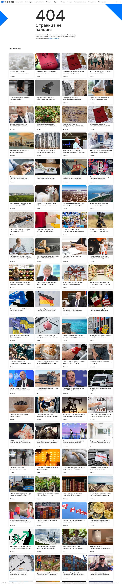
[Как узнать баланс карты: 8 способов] (74, 250)
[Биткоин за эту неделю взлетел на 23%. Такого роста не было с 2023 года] (21, 541)
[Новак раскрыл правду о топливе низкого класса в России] (74, 356)
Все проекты (21, 582)
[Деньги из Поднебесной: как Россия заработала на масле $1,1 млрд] (74, 567)
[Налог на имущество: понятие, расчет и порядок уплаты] (74, 277)
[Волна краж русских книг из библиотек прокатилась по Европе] (74, 488)
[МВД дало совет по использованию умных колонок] (100, 541)
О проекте (60, 582)
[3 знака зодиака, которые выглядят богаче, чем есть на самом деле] (74, 541)
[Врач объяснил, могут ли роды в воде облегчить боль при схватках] (74, 461)
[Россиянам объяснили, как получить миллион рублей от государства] (100, 250)
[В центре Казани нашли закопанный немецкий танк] (74, 92)
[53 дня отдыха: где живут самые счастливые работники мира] (100, 488)
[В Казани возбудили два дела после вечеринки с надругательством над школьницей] (21, 92)
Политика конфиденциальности (71, 582)
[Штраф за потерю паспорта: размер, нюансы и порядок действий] (74, 171)
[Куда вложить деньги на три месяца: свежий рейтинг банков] (47, 329)
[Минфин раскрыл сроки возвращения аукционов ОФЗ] (21, 382)
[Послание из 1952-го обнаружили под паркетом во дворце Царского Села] (74, 118)
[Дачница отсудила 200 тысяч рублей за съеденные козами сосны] (47, 197)
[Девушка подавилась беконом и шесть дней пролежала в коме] (100, 435)
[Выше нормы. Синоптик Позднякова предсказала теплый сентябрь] (74, 224)
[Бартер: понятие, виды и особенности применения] (47, 224)
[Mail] (2, 2)
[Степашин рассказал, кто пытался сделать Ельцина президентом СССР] (21, 118)
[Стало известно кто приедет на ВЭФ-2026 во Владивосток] (74, 435)
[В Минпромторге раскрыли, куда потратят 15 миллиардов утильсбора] (21, 488)
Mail (3, 582)
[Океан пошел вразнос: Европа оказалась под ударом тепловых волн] (74, 329)
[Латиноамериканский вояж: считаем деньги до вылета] (100, 197)
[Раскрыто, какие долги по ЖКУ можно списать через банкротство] (100, 461)
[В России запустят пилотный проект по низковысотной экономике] (47, 541)
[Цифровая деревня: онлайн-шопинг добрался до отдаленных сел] (21, 514)
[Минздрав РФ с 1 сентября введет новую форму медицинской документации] (100, 145)
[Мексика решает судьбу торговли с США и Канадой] (100, 303)
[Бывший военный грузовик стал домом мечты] (47, 382)
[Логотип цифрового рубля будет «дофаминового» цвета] (100, 171)
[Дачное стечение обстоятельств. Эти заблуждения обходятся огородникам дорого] (47, 567)
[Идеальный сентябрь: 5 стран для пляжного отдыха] (21, 224)
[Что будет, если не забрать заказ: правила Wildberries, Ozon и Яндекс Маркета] (47, 250)
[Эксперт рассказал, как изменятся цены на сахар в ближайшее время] (21, 65)
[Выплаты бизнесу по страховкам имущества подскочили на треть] (100, 409)
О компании (8, 582)
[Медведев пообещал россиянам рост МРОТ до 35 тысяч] (74, 382)
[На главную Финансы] (9, 2)
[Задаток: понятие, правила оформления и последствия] (47, 171)
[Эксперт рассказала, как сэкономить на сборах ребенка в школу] (47, 409)
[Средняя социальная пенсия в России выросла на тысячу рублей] (21, 171)
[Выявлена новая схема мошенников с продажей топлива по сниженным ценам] (21, 356)
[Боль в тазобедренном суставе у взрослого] (100, 356)
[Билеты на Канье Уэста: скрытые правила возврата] (47, 461)
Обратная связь (115, 582)
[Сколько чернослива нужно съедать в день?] (21, 409)
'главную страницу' (54, 38)
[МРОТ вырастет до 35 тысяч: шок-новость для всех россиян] (21, 435)
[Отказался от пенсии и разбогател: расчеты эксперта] (100, 118)
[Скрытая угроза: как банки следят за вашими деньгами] (47, 92)
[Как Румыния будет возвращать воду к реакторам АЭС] (21, 197)
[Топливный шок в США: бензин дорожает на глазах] (21, 303)
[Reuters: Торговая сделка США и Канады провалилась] (74, 514)
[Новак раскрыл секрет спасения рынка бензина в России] (100, 329)
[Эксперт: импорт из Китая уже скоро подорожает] (47, 514)
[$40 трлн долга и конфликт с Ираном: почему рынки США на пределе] (74, 145)
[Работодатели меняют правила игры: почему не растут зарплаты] (21, 250)
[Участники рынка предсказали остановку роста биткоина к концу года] (100, 514)
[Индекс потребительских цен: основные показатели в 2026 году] (21, 277)
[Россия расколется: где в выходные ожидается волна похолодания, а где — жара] (100, 224)
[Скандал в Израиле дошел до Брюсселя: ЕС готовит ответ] (47, 303)
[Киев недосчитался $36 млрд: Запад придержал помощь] (21, 329)
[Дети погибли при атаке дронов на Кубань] (100, 382)
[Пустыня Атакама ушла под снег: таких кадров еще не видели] (74, 197)
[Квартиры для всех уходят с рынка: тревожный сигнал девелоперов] (47, 145)
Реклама (14, 582)
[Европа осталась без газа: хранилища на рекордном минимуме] (21, 567)
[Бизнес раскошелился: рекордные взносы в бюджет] (74, 303)
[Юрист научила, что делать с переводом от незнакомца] (100, 92)
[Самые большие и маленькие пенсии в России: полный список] (47, 65)
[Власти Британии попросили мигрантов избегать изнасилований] (21, 145)
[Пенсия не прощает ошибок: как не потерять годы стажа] (74, 65)
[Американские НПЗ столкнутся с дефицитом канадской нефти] (74, 409)
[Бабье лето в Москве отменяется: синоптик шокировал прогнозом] (21, 461)
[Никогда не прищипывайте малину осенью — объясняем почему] (47, 118)
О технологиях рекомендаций (88, 582)
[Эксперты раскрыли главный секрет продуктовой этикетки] (100, 277)
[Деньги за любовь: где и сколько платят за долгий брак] (100, 65)
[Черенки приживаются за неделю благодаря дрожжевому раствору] (47, 488)
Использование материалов (103, 582)
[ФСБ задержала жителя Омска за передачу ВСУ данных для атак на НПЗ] (47, 435)
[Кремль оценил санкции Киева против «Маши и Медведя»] (47, 277)
